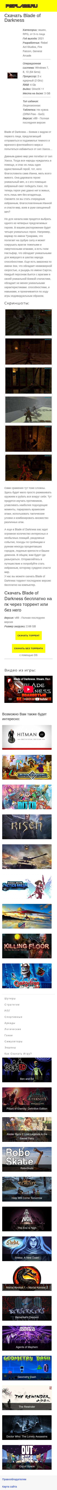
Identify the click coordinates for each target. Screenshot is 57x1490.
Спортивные (14, 1017)
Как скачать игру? (18, 1054)
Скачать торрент (29, 635)
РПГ (8, 1011)
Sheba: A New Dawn (27, 1257)
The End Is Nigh (27, 1228)
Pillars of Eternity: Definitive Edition (27, 1108)
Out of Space (27, 1466)
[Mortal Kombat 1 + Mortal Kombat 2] (27, 1278)
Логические (13, 1029)
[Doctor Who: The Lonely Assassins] (27, 1427)
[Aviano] (27, 916)
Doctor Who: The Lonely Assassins (26, 1436)
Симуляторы (14, 1041)
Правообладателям (14, 1479)
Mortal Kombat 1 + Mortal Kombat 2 (27, 1287)
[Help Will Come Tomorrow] (27, 1189)
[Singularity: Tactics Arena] (27, 886)
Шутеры (10, 998)
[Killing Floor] (27, 946)
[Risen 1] (27, 826)
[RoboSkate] (27, 1159)
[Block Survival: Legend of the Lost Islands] (27, 767)
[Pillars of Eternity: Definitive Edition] (27, 1099)
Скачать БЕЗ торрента (28, 648)
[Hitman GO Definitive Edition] (27, 737)
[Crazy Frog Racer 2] (27, 975)
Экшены (10, 1047)
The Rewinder (27, 1406)
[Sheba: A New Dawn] (27, 1248)
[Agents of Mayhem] (27, 1338)
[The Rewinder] (27, 1397)
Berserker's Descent (27, 1317)
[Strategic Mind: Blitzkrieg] (27, 856)
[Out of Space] (27, 1457)
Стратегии (12, 1004)
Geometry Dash (27, 1377)
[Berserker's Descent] (27, 1308)
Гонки (9, 1035)
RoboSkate (26, 1168)
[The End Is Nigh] (27, 1219)
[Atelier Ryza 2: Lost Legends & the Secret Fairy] (27, 1129)
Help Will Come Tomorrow (27, 1198)
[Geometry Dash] (27, 1368)
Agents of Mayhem (27, 1347)
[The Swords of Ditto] (27, 797)
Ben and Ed (27, 1079)
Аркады (10, 1023)
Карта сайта (9, 1486)
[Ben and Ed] (27, 1070)
